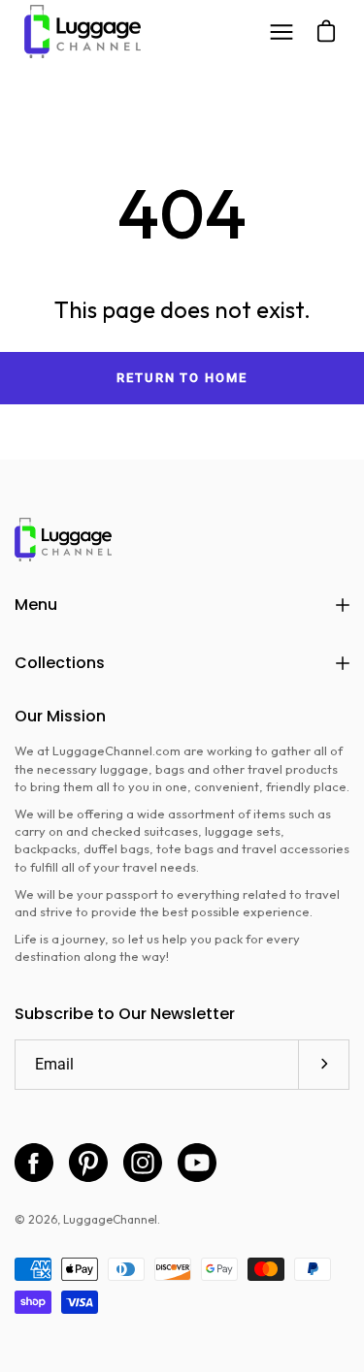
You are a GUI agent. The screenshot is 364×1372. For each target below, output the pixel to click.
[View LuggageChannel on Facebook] (34, 1162)
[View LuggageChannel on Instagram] (142, 1162)
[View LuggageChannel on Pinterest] (88, 1162)
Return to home (182, 377)
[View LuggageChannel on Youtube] (197, 1162)
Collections (60, 663)
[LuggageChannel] (82, 31)
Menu (36, 604)
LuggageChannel (110, 1219)
